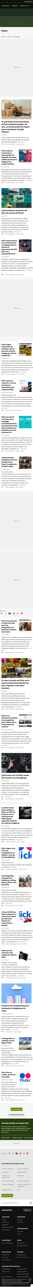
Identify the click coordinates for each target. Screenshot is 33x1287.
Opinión (4, 135)
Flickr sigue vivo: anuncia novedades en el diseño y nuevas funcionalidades (8, 852)
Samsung (16, 37)
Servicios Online (7, 392)
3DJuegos (20, 1219)
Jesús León (9, 410)
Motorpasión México (23, 1277)
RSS (17, 613)
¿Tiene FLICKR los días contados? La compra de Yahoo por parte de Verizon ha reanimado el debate (8, 918)
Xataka (4, 1219)
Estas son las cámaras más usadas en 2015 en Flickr (9, 953)
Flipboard (21, 613)
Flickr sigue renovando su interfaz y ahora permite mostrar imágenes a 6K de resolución (8, 350)
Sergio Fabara (10, 144)
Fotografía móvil (22, 1172)
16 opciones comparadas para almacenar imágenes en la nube (15, 1008)
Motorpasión (20, 1243)
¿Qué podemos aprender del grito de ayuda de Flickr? (14, 211)
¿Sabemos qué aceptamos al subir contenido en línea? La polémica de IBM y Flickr (9, 462)
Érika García (9, 905)
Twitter (1, 613)
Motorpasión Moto (22, 1245)
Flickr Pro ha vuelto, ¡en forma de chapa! (8, 1074)
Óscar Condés (10, 182)
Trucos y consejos (22, 1169)
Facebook (5, 613)
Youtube (9, 613)
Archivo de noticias (17, 1115)
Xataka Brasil (6, 1271)
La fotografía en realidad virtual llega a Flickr (7, 1040)
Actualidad (5, 167)
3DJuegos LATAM (22, 1269)
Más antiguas (16, 1109)
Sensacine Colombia (23, 1274)
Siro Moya (9, 1032)
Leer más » (20, 142)
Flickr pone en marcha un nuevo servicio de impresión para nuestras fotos (8, 385)
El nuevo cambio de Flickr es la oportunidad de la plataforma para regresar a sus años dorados (15, 684)
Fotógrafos (5, 1172)
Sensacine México (22, 1271)
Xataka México (6, 1269)
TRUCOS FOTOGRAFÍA (26, 6)
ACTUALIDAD (5, 6)
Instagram (13, 613)
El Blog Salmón (21, 1255)
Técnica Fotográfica (8, 1184)
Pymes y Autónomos (23, 1257)
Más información (6, 1285)
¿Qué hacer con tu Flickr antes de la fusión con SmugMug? (15, 776)
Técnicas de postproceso (6, 1176)
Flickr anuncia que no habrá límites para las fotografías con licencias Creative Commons (9, 626)
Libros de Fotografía (8, 1181)
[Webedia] (28, 1)
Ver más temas (7, 1195)
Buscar (30, 1202)
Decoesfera (5, 1257)
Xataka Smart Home (7, 1227)
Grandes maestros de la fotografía (23, 1185)
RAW (18, 1190)
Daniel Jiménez (11, 1066)
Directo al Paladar (7, 1243)
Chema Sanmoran (11, 869)
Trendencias (5, 1255)
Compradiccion (6, 1260)
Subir (26, 1210)
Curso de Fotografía (23, 1181)
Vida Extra (20, 1222)
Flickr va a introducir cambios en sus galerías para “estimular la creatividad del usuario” (9, 721)
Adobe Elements (7, 1190)
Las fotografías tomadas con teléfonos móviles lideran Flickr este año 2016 (8, 880)
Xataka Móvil (5, 1222)
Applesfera (5, 1225)
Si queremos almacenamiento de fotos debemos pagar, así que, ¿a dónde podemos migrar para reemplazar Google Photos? (15, 126)
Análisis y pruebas (17, 1137)
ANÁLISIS (14, 6)
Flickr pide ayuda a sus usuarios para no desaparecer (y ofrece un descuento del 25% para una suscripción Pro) (9, 247)
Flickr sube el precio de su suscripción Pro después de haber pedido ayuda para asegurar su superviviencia (9, 157)
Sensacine (20, 1231)
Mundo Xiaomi (6, 1230)
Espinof (19, 1234)
